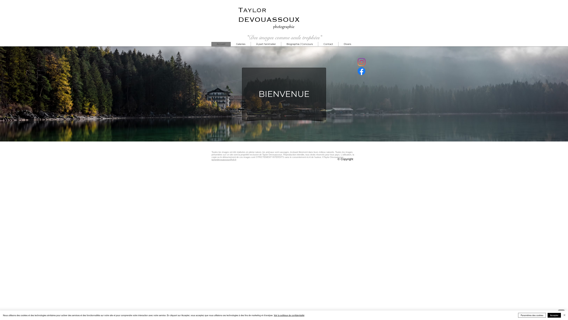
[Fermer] (564, 315)
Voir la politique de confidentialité (289, 315)
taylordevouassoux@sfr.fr (224, 159)
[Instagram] (362, 62)
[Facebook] (361, 71)
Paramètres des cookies (532, 315)
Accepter (554, 315)
